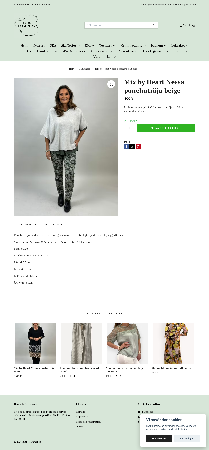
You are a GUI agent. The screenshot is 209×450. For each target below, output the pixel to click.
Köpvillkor (82, 416)
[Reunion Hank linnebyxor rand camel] (81, 343)
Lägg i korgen (168, 128)
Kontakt (80, 411)
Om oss (80, 426)
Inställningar (187, 438)
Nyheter (39, 45)
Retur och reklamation (88, 421)
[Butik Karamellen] (59, 25)
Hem (24, 45)
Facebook (147, 411)
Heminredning (131, 45)
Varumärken (103, 57)
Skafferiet (68, 45)
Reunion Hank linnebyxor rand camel (79, 369)
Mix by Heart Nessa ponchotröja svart (34, 369)
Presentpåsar (128, 51)
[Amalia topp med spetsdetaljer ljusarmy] (127, 343)
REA (53, 45)
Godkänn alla (159, 438)
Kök (88, 45)
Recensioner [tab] (53, 224)
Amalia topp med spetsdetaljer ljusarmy (125, 369)
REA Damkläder (74, 51)
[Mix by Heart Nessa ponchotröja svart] (35, 343)
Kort (25, 51)
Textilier (105, 45)
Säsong (179, 51)
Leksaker (178, 45)
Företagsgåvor (154, 51)
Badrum (157, 45)
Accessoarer (100, 51)
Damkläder (45, 51)
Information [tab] (27, 224)
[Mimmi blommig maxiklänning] (173, 343)
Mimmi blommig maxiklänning (171, 368)
